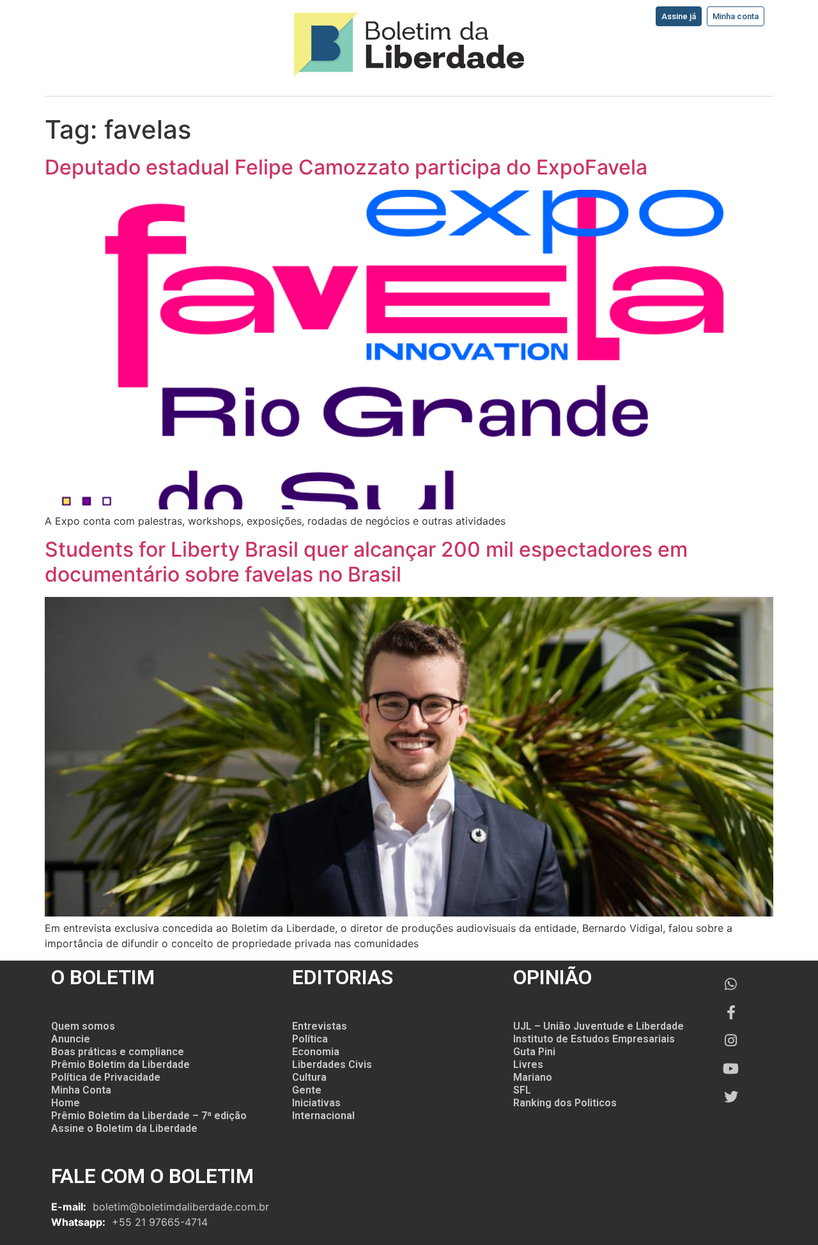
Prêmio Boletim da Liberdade (120, 1064)
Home (65, 1103)
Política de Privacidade (105, 1077)
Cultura (309, 1077)
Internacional (323, 1116)
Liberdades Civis (332, 1064)
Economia (315, 1052)
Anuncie (70, 1039)
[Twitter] (731, 1097)
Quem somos (83, 1026)
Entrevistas (319, 1026)
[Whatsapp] (731, 984)
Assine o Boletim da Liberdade (124, 1128)
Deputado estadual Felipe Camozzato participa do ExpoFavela (346, 167)
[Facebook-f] (731, 1012)
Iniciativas (316, 1103)
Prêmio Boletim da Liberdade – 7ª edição (149, 1116)
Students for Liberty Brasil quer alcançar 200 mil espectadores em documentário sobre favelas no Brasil (366, 561)
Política (310, 1039)
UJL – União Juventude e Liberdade (598, 1026)
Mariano (532, 1077)
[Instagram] (731, 1040)
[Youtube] (731, 1069)
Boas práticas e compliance (117, 1052)
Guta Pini (534, 1052)
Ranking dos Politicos (565, 1103)
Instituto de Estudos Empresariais (594, 1039)
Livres (528, 1064)
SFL (522, 1090)
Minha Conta (81, 1090)
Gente (306, 1090)
